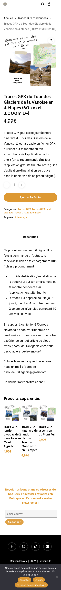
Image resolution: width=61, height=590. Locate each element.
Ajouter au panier (30, 197)
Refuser (39, 580)
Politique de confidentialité (31, 585)
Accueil (8, 18)
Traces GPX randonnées (33, 18)
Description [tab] (30, 237)
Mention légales (18, 561)
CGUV (33, 561)
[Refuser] (56, 577)
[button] (56, 4)
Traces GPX (24, 209)
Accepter (24, 580)
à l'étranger (21, 217)
